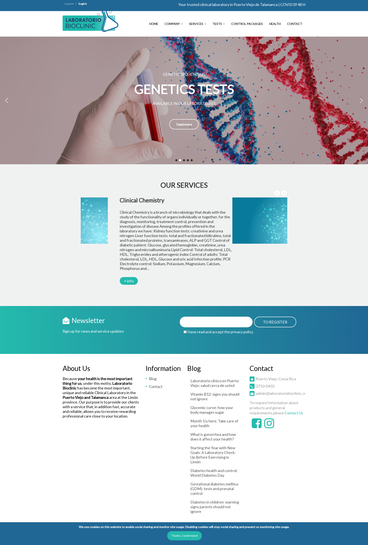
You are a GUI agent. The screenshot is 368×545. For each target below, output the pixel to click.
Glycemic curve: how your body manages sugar (211, 410)
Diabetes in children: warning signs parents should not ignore (214, 507)
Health (275, 24)
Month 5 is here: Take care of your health (214, 423)
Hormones (187, 200)
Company (172, 24)
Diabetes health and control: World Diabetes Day (214, 473)
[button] (6, 100)
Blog (153, 378)
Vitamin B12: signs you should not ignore (214, 396)
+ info (184, 257)
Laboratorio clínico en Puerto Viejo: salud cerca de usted (214, 383)
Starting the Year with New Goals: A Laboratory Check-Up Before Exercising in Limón (213, 454)
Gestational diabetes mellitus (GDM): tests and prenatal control (214, 489)
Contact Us (294, 413)
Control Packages (247, 24)
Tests (217, 24)
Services (196, 24)
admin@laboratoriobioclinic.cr (281, 393)
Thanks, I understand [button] (184, 535)
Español (69, 3)
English (83, 3)
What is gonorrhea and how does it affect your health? (213, 436)
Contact (294, 24)
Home (153, 24)
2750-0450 (265, 386)
